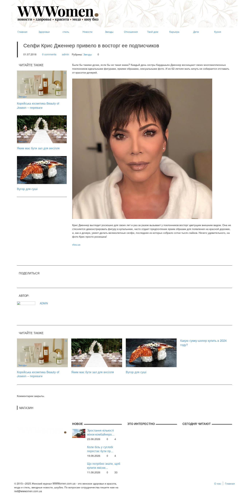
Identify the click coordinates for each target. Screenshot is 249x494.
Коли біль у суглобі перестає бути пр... (100, 449)
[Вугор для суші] (42, 169)
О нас (217, 483)
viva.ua (76, 244)
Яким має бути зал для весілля (38, 148)
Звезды (87, 54)
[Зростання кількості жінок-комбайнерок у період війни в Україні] (78, 433)
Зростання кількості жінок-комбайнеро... (100, 432)
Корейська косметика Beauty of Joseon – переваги (38, 105)
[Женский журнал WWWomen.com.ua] (58, 13)
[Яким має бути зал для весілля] (42, 129)
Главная (230, 483)
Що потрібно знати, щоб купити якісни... (103, 465)
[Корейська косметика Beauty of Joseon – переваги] (42, 84)
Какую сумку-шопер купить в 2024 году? (203, 342)
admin (65, 54)
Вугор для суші (27, 189)
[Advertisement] (165, 12)
